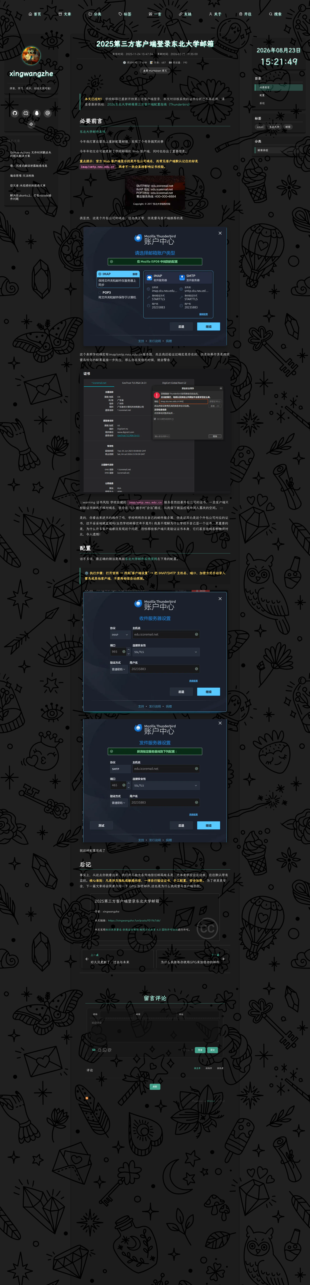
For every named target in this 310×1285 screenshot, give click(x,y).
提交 (212, 1050)
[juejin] (31, 124)
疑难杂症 (262, 150)
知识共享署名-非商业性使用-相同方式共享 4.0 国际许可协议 (141, 929)
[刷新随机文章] (52, 140)
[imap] (155, 651)
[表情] (99, 1050)
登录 (200, 1050)
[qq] (37, 113)
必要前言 (265, 87)
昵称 (95, 1014)
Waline (211, 1101)
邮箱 (138, 1014)
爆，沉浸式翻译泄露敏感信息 (28, 165)
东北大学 (274, 126)
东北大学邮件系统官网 (141, 559)
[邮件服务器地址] (155, 193)
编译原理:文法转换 (22, 175)
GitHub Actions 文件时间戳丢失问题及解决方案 (30, 154)
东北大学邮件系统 (92, 132)
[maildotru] (48, 113)
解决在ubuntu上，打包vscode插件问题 (30, 197)
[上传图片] (104, 1050)
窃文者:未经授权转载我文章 (28, 185)
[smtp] (155, 780)
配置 (262, 95)
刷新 (155, 1087)
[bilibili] (26, 113)
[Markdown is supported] (94, 1050)
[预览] (109, 1050)
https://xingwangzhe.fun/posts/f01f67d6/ (134, 920)
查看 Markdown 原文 (155, 70)
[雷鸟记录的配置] (155, 286)
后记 (262, 103)
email (260, 126)
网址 (181, 1014)
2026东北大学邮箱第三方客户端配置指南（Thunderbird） (149, 104)
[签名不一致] (155, 431)
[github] (15, 113)
